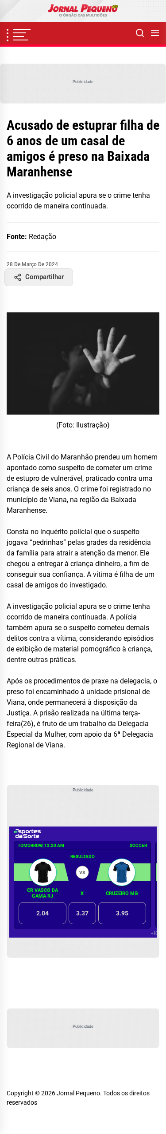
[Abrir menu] (155, 33)
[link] (83, 11)
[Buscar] (140, 33)
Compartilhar (44, 277)
